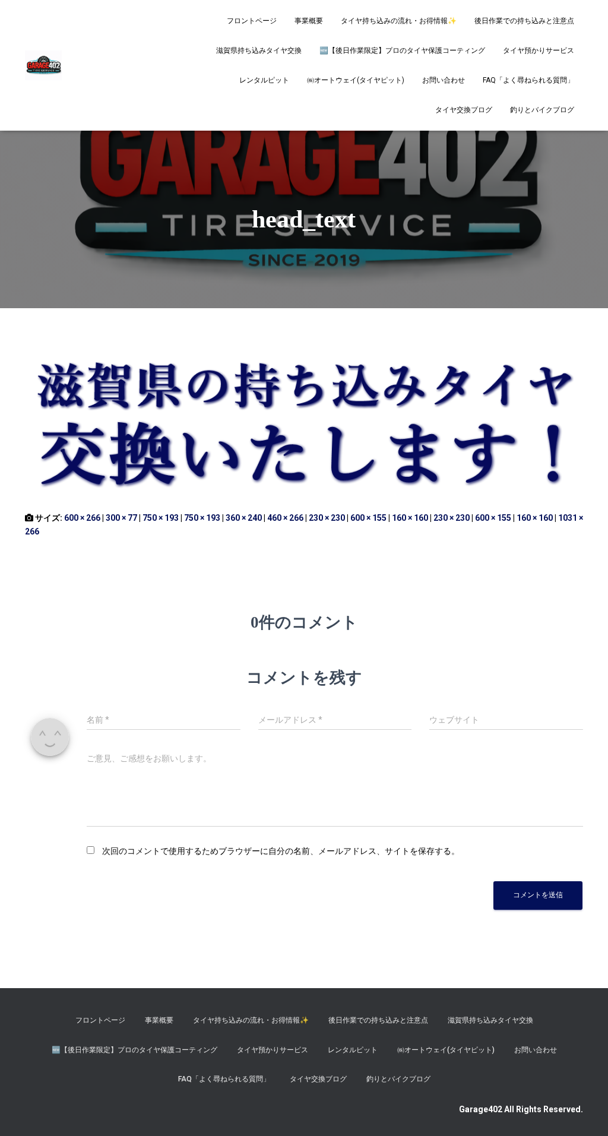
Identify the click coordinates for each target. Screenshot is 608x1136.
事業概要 (308, 21)
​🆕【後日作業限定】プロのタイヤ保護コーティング (402, 50)
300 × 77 (121, 518)
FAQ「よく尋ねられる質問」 (528, 80)
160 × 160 (410, 518)
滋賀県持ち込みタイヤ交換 (259, 50)
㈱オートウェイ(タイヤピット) (355, 80)
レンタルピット (264, 80)
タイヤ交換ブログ (463, 110)
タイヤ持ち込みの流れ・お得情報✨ (399, 21)
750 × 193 (160, 518)
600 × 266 (82, 518)
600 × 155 (368, 518)
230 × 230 (327, 518)
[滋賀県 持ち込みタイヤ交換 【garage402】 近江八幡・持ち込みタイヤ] (43, 65)
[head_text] (304, 421)
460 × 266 (285, 518)
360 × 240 (244, 518)
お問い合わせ (443, 80)
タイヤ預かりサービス (538, 50)
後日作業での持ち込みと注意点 (524, 21)
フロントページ (252, 21)
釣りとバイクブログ (542, 110)
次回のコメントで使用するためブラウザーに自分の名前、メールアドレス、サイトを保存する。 (281, 851)
